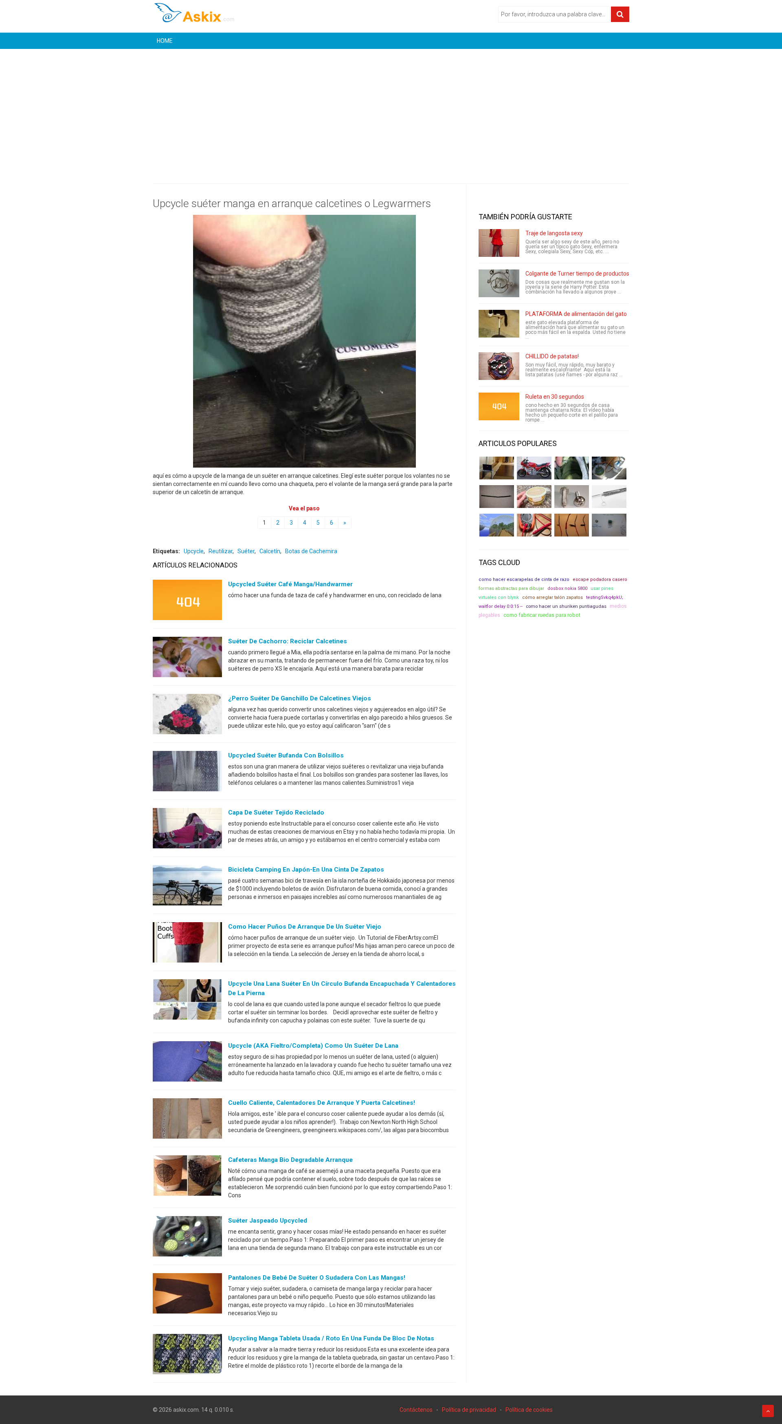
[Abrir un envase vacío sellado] (534, 496)
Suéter (246, 551)
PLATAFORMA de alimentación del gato (576, 314)
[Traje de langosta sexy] (499, 243)
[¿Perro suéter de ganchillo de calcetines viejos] (187, 716)
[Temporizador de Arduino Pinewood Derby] (497, 468)
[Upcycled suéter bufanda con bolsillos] (187, 773)
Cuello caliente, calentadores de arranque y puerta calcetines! (321, 1102)
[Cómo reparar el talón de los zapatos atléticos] (572, 468)
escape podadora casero (600, 579)
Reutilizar (221, 551)
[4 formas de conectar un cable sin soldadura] (572, 525)
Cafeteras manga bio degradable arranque (290, 1159)
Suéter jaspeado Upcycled (267, 1220)
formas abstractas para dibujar (511, 588)
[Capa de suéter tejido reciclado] (187, 830)
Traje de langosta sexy (554, 233)
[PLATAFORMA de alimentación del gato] (499, 324)
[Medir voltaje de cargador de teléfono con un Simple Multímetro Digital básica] (534, 525)
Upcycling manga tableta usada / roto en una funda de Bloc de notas (331, 1338)
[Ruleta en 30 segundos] (499, 406)
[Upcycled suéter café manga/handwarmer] (187, 601)
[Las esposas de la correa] (497, 496)
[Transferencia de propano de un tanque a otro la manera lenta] (609, 468)
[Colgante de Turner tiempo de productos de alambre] (499, 283)
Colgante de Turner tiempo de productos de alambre (592, 273)
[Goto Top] (768, 1411)
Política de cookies (529, 1409)
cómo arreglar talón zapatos (552, 597)
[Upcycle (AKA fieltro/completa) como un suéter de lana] (187, 1063)
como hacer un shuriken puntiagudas (566, 606)
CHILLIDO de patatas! (552, 356)
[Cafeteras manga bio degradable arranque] (187, 1177)
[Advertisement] (391, 110)
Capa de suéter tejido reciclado (276, 812)
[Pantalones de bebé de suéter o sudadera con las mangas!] (187, 1295)
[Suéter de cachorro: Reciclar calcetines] (187, 659)
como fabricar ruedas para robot (541, 615)
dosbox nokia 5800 (567, 588)
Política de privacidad (469, 1409)
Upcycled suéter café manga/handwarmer (290, 584)
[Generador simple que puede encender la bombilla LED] (609, 525)
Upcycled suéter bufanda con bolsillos (286, 755)
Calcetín (269, 551)
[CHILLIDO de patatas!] (499, 366)
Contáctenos (416, 1409)
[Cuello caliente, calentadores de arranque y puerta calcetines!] (187, 1120)
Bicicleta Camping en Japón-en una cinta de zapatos (306, 869)
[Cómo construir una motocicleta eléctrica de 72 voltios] (534, 468)
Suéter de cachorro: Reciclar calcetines (287, 641)
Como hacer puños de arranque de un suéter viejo (304, 926)
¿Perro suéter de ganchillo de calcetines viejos (299, 698)
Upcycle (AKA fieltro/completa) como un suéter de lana (313, 1045)
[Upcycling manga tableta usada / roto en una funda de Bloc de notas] (187, 1356)
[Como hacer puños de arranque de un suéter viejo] (187, 944)
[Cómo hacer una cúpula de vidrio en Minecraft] (497, 525)
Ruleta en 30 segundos (554, 396)
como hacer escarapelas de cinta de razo (524, 579)
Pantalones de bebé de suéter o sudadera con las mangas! (316, 1277)
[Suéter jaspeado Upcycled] (187, 1238)
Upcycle (194, 551)
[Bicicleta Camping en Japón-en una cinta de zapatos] (187, 887)
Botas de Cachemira (311, 551)
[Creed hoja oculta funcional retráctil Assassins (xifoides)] (609, 496)
